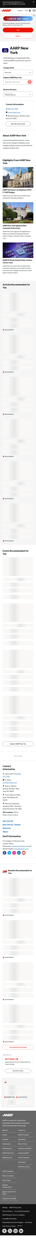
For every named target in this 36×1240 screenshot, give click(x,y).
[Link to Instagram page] (14, 853)
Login (26, 10)
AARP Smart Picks (8, 1153)
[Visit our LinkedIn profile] (19, 853)
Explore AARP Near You (12, 78)
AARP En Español (23, 1135)
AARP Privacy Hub (15, 1207)
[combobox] (18, 82)
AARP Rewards (7, 1148)
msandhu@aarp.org (21, 849)
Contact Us (21, 1130)
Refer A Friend (22, 1144)
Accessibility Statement (21, 1211)
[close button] (34, 15)
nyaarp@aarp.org (14, 112)
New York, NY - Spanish (12, 825)
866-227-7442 (13, 109)
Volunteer (5, 1139)
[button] (34, 10)
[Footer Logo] (18, 1115)
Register (20, 10)
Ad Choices (28, 1222)
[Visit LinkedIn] (21, 1231)
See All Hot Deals (18, 1071)
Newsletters (22, 1139)
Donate (4, 1135)
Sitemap (4, 1207)
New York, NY (8, 821)
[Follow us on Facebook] (4, 853)
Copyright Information (9, 1218)
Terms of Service (7, 1211)
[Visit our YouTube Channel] (24, 853)
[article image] (18, 187)
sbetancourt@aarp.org (20, 846)
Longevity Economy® (9, 1198)
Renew (18, 36)
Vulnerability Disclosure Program (12, 1222)
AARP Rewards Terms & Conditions (13, 1215)
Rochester (7, 828)
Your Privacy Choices (9, 1226)
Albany (5, 832)
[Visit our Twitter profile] (9, 853)
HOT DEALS (10, 1059)
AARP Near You (7, 1157)
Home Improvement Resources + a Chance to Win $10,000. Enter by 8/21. (14, 3)
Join (18, 30)
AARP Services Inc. (24, 1166)
